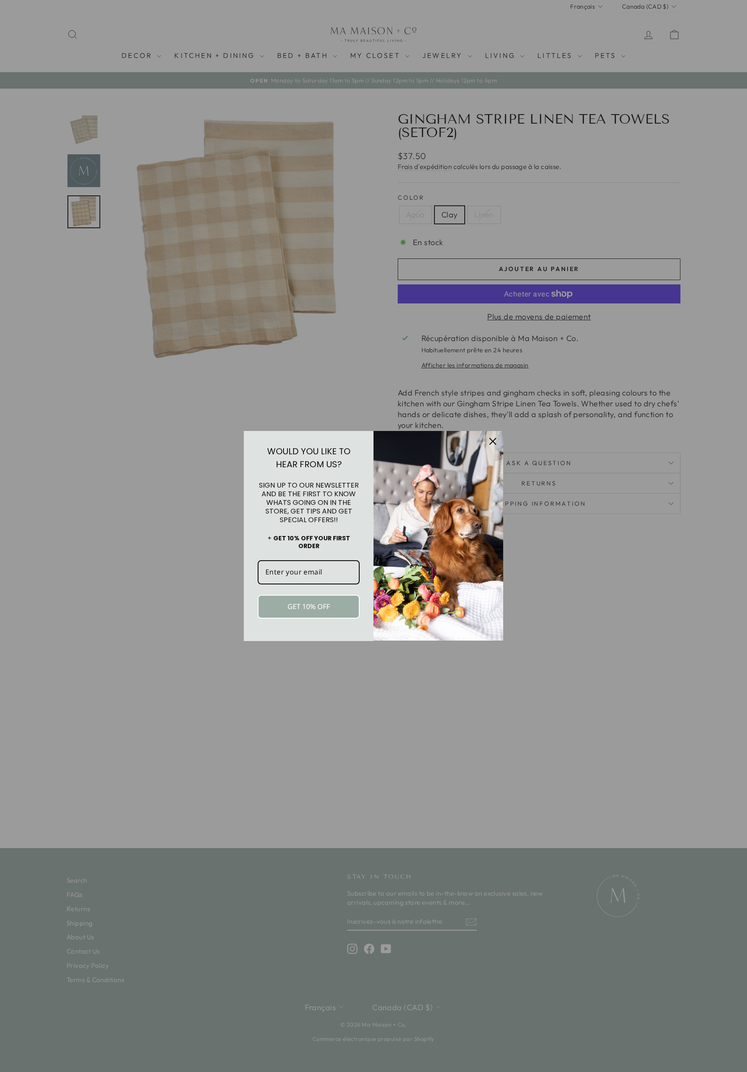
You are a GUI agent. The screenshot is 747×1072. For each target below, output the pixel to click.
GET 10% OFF (308, 606)
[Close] (492, 441)
